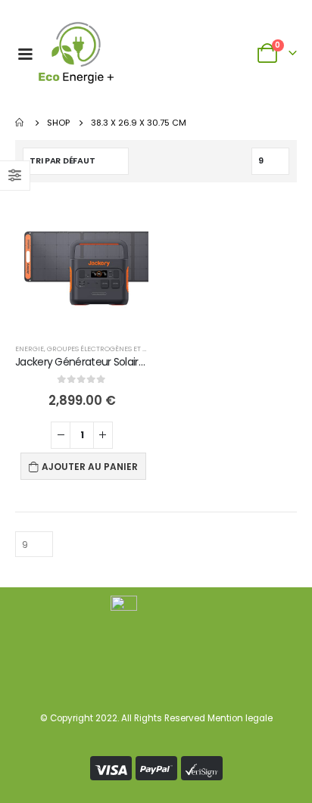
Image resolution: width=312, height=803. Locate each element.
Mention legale (240, 718)
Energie (29, 348)
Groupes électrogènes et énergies (111, 348)
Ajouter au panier (90, 466)
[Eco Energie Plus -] (76, 52)
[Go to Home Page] (20, 122)
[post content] (81, 264)
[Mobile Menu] (25, 53)
